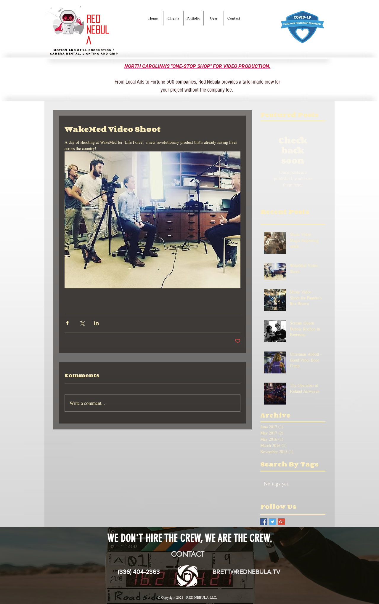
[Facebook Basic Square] (263, 521)
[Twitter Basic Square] (272, 521)
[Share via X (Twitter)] (82, 323)
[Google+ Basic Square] (281, 521)
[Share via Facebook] (67, 323)
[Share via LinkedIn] (96, 323)
